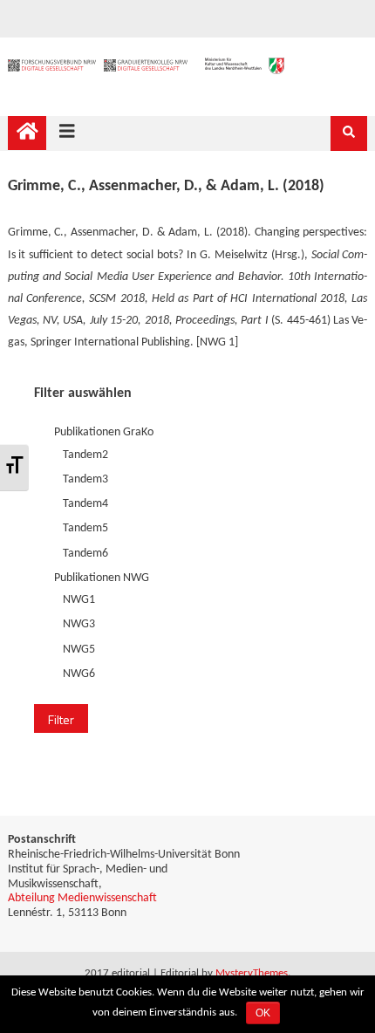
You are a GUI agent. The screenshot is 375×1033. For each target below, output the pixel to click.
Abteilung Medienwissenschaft (82, 898)
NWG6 (79, 674)
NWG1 (79, 599)
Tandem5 (85, 528)
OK (263, 1013)
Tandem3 (85, 479)
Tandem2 (85, 455)
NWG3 (79, 624)
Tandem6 (85, 553)
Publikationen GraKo (103, 432)
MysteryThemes (251, 973)
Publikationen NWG (101, 578)
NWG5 (79, 649)
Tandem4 (85, 503)
